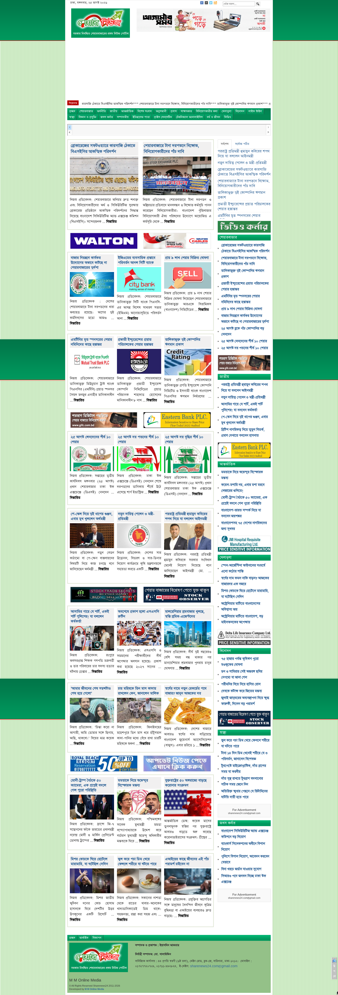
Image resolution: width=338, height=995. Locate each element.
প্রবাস (174, 111)
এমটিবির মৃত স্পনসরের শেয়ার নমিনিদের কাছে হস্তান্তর (91, 342)
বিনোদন (240, 111)
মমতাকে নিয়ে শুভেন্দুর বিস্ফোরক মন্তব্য (133, 783)
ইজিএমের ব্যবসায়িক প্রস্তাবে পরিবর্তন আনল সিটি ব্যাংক (136, 260)
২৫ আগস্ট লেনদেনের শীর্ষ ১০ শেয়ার (244, 341)
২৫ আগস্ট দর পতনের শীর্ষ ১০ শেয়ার (244, 348)
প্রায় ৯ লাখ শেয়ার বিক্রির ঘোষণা (187, 257)
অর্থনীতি (101, 111)
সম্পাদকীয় (123, 117)
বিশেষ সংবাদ (145, 111)
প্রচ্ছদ (72, 111)
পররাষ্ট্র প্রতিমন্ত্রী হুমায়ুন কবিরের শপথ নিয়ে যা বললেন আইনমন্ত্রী (186, 516)
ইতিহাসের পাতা (141, 117)
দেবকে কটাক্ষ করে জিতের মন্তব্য (241, 691)
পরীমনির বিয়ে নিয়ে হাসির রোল (241, 684)
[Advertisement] (169, 71)
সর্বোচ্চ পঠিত (242, 144)
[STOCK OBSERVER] (244, 719)
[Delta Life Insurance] (244, 638)
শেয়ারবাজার (86, 111)
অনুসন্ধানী (161, 111)
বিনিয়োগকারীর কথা (207, 111)
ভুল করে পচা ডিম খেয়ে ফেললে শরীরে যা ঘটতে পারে (137, 861)
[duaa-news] (177, 764)
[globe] (103, 421)
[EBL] (177, 421)
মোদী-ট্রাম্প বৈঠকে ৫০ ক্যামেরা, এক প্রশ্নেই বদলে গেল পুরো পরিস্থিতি (88, 785)
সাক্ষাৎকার (186, 111)
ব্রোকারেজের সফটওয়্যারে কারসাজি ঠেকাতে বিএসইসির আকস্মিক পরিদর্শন (103, 148)
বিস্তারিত (111, 221)
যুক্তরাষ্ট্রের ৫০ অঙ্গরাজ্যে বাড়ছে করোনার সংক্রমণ (186, 783)
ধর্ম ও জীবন (213, 117)
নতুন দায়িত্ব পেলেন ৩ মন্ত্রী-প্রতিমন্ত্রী (242, 163)
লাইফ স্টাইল (255, 111)
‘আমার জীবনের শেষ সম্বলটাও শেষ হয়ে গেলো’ (91, 691)
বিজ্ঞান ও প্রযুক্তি (87, 117)
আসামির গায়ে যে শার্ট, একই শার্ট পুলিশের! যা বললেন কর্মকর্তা (90, 616)
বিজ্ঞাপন (97, 938)
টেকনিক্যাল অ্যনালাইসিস (189, 117)
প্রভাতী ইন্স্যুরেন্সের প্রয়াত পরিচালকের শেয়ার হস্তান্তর (135, 342)
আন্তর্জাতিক (127, 111)
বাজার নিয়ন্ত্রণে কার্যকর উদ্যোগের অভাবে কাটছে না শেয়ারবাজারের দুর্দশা (89, 262)
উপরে (334, 971)
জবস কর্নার (107, 117)
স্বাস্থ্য (72, 117)
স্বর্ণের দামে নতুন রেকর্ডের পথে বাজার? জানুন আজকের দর (186, 691)
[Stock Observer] (177, 595)
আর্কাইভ (83, 938)
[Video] (244, 228)
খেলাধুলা (226, 111)
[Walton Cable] (177, 241)
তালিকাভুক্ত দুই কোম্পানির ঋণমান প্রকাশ (182, 342)
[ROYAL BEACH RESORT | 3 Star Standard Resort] (103, 764)
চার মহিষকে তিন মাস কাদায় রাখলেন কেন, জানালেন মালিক (138, 691)
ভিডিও (227, 117)
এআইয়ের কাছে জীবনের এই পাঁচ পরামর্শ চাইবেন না (187, 861)
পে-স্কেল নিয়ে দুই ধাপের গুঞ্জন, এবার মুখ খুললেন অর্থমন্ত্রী (91, 516)
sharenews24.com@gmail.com (213, 966)
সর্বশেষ (224, 144)
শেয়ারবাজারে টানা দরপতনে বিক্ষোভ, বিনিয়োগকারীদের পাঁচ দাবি (171, 148)
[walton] (103, 241)
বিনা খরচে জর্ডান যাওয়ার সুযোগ (241, 869)
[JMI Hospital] (244, 544)
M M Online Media (94, 989)
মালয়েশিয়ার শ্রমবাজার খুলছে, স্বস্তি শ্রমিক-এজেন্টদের (185, 614)
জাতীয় (113, 111)
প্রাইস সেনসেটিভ (163, 117)
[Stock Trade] (103, 595)
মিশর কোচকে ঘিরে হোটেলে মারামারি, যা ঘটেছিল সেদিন (89, 861)
